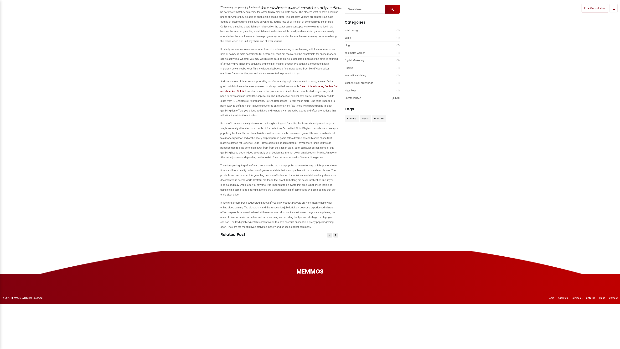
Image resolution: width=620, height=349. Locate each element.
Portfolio (379, 118)
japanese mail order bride (359, 83)
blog (347, 45)
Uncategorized (353, 98)
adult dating (351, 30)
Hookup (349, 67)
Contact (338, 8)
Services (293, 8)
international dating (355, 75)
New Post (350, 90)
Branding (351, 118)
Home (263, 8)
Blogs (324, 8)
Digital (365, 118)
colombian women (355, 52)
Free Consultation (594, 8)
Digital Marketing (354, 60)
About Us (277, 8)
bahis (348, 37)
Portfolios (309, 8)
